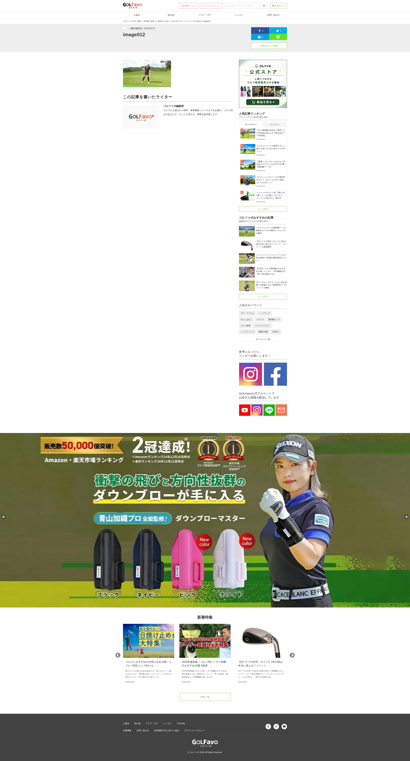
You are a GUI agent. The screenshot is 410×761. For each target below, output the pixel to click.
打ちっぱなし (246, 319)
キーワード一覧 (263, 339)
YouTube (181, 723)
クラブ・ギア (205, 15)
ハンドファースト (262, 325)
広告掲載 (188, 6)
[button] (4, 517)
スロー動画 (245, 325)
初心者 (171, 15)
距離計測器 (263, 332)
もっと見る (263, 209)
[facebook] (268, 726)
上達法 (137, 15)
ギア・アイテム (247, 313)
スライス (260, 319)
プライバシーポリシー (194, 730)
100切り (275, 332)
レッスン (239, 15)
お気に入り (280, 6)
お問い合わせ (273, 15)
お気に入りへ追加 (269, 45)
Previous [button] (118, 655)
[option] (148, 655)
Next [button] (292, 655)
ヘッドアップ (264, 313)
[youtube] (284, 726)
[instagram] (276, 726)
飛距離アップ (274, 319)
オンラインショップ (210, 6)
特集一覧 (205, 697)
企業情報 (127, 730)
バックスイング (247, 332)
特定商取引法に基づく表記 (166, 730)
